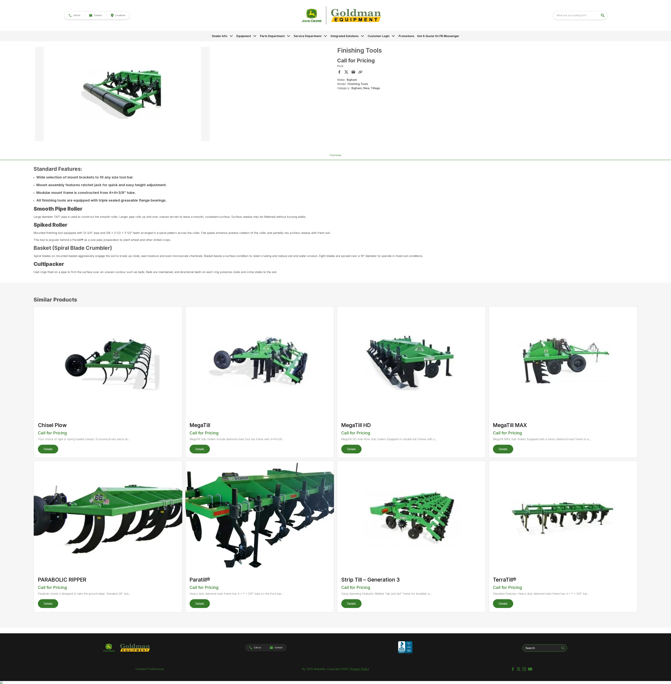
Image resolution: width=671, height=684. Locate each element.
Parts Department (272, 36)
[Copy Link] (360, 72)
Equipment (243, 36)
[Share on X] (346, 72)
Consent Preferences (149, 669)
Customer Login (378, 36)
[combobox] (580, 15)
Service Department (308, 36)
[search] (603, 15)
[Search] (563, 648)
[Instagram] (524, 669)
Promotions (406, 36)
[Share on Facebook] (339, 72)
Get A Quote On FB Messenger (438, 36)
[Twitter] (518, 669)
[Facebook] (513, 669)
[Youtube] (530, 669)
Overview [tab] (335, 155)
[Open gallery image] (122, 94)
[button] (74, 15)
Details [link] (48, 449)
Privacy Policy (359, 669)
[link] (118, 15)
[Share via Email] (353, 72)
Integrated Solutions (345, 36)
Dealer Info (219, 36)
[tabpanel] (184, 94)
